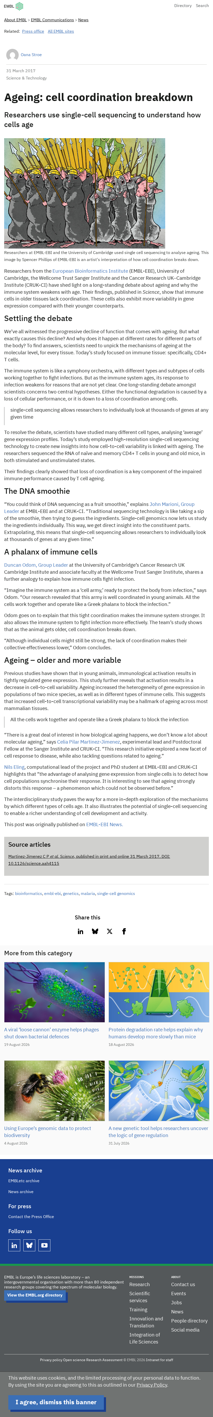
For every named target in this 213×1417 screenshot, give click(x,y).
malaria (88, 894)
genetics (71, 894)
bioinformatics (28, 894)
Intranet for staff (159, 1360)
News (83, 20)
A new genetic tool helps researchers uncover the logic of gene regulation (158, 1132)
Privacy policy (51, 1360)
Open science (74, 1360)
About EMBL (15, 20)
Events (178, 1293)
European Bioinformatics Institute (90, 271)
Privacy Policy (152, 1385)
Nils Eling (14, 767)
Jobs (176, 1302)
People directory (189, 1321)
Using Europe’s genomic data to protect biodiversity (47, 1132)
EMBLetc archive (23, 1181)
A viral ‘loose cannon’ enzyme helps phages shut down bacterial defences (51, 1033)
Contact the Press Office (31, 1217)
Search (202, 6)
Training (138, 1309)
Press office (33, 32)
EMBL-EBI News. (104, 824)
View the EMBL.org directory (35, 1295)
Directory (183, 6)
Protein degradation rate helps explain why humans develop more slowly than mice (156, 1033)
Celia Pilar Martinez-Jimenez (88, 742)
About (176, 1277)
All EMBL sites (61, 32)
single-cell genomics (116, 894)
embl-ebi (52, 894)
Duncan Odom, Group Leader (36, 565)
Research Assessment (104, 1360)
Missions (136, 1277)
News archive (21, 1192)
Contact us (183, 1284)
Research (139, 1284)
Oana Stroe (31, 55)
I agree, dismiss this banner (56, 1402)
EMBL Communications (52, 20)
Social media (185, 1330)
